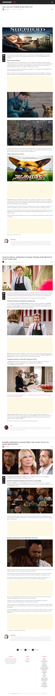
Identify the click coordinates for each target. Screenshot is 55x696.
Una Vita (44, 682)
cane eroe (11, 234)
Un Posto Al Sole (44, 680)
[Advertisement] (27, 18)
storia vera (16, 234)
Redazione (27, 661)
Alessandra (7, 9)
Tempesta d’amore (25, 292)
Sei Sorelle (44, 675)
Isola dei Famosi (44, 669)
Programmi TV (44, 672)
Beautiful (19, 446)
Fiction (44, 662)
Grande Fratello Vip (44, 666)
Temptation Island (44, 679)
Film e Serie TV (20, 9)
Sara (11, 425)
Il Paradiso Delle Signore (44, 668)
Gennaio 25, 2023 (14, 9)
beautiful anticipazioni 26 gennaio (19, 630)
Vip (44, 687)
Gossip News (44, 665)
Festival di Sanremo (44, 661)
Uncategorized (44, 683)
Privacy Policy (27, 660)
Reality (44, 673)
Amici (44, 658)
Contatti (27, 658)
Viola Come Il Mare (44, 686)
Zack (20, 234)
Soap (44, 676)
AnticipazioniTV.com (15, 693)
